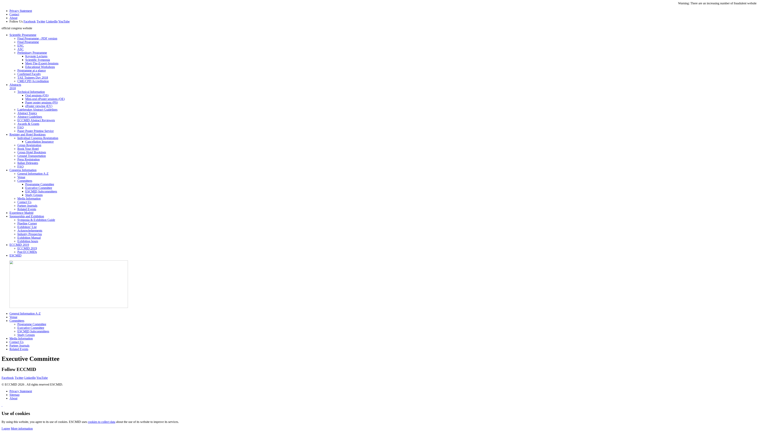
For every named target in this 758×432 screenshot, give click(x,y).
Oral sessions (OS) (37, 95)
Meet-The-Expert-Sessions (41, 63)
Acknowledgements (29, 230)
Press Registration (28, 159)
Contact (14, 14)
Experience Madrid (21, 212)
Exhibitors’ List (27, 227)
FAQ (20, 127)
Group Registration (29, 145)
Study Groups (34, 195)
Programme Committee (39, 184)
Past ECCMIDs (27, 252)
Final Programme (28, 42)
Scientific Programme (22, 35)
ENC (20, 45)
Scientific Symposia (37, 59)
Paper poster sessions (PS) (41, 102)
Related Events (26, 209)
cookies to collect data (101, 422)
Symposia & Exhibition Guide (36, 220)
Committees (24, 180)
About (13, 18)
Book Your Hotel (28, 148)
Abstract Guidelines (29, 116)
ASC (20, 49)
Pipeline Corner (27, 223)
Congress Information (23, 170)
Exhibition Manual (29, 237)
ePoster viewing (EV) (38, 106)
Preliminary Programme (32, 52)
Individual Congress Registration (37, 138)
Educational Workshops (40, 67)
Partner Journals (27, 205)
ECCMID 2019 (19, 244)
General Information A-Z (33, 173)
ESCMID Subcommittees (41, 191)
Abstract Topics (27, 113)
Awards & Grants (28, 123)
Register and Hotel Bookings (27, 134)
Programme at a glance (31, 70)
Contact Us (24, 202)
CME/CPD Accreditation (33, 81)
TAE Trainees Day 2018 (32, 77)
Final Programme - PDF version (37, 38)
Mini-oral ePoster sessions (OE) (45, 99)
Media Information (29, 198)
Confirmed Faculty (29, 74)
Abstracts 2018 (15, 86)
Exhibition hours (27, 241)
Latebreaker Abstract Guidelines (37, 109)
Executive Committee (38, 188)
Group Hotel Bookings (31, 152)
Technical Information (31, 91)
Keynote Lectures (36, 56)
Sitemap (14, 394)
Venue (21, 177)
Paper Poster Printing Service (35, 131)
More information (22, 428)
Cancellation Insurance (39, 141)
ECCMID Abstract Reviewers (36, 120)
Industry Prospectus (29, 234)
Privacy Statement (20, 10)
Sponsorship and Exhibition (26, 216)
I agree (6, 428)
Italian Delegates (27, 163)
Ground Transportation (31, 156)
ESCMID (15, 255)
